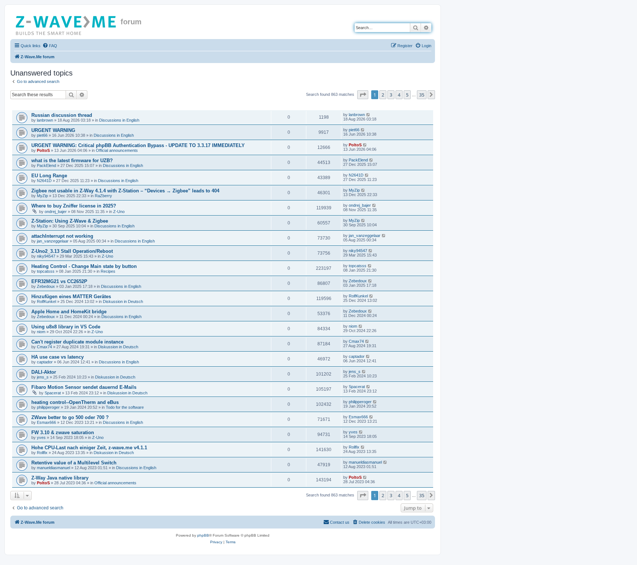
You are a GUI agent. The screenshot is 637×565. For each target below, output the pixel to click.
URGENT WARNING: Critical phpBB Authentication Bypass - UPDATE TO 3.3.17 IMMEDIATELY (138, 145)
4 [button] (399, 94)
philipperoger (48, 407)
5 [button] (407, 94)
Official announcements (117, 150)
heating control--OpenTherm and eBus (75, 402)
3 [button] (391, 94)
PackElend (46, 165)
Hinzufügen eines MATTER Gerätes (71, 296)
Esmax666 (46, 422)
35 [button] (421, 94)
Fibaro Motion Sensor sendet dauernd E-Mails (83, 387)
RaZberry (103, 195)
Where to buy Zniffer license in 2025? (73, 206)
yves (41, 437)
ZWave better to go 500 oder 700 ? (70, 417)
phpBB (203, 535)
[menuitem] (49, 45)
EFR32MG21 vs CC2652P (59, 281)
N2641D (44, 180)
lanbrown (45, 120)
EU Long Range (49, 175)
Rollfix (42, 452)
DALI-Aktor (43, 372)
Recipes (108, 271)
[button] (362, 94)
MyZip (42, 195)
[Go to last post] (368, 114)
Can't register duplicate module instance (77, 342)
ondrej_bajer (56, 211)
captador (45, 362)
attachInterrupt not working (62, 236)
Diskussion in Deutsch (123, 301)
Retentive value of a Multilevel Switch (73, 462)
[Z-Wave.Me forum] (66, 24)
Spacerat (53, 393)
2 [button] (383, 94)
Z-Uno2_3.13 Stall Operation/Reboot (72, 251)
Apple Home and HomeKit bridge (69, 311)
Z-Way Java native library (59, 478)
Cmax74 (44, 347)
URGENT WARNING (53, 130)
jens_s (43, 377)
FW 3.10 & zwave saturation (62, 432)
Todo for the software (125, 407)
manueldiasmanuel (53, 467)
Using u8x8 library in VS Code (65, 326)
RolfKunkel (46, 301)
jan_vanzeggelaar (53, 241)
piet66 (42, 135)
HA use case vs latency (57, 357)
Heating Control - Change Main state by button (84, 266)
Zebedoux (46, 286)
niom (41, 331)
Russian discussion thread (61, 115)
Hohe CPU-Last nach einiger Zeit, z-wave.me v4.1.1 (89, 447)
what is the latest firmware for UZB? (72, 160)
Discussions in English (119, 120)
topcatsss (46, 271)
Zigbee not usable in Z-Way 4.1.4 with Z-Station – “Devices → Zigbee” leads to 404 (125, 190)
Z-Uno (119, 211)
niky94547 (46, 256)
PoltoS (43, 150)
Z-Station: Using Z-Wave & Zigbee (69, 221)
